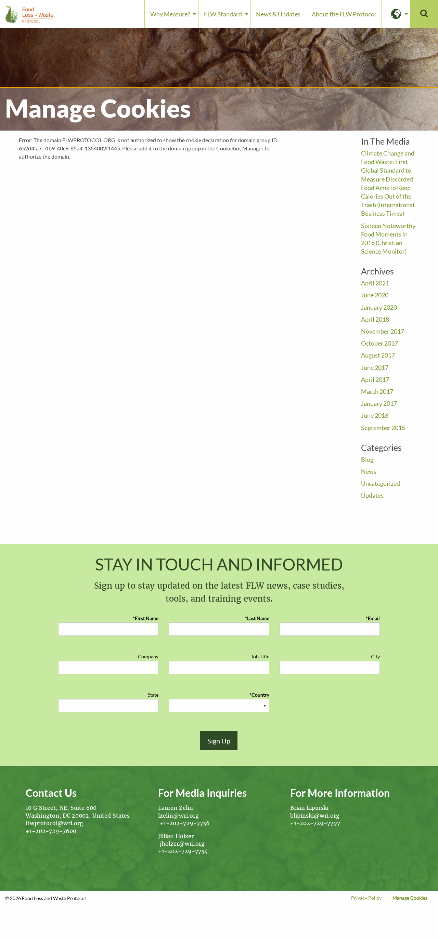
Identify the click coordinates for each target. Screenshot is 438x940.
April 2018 (375, 319)
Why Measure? (170, 14)
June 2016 (374, 415)
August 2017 (378, 355)
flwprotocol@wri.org (54, 823)
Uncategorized (380, 483)
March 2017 (377, 391)
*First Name (145, 618)
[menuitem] (171, 14)
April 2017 (375, 379)
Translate (396, 14)
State (153, 695)
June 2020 (374, 295)
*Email (373, 618)
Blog (367, 459)
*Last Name (257, 618)
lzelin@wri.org (178, 815)
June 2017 (374, 367)
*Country (259, 695)
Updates (372, 495)
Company (148, 656)
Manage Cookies (409, 898)
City (375, 656)
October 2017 (379, 343)
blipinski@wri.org (315, 815)
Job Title (260, 656)
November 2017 (382, 331)
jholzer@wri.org (182, 843)
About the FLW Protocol (344, 14)
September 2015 (383, 427)
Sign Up (218, 741)
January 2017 (379, 403)
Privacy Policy (366, 898)
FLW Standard (223, 14)
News (368, 471)
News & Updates (278, 14)
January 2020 (379, 307)
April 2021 (375, 283)
